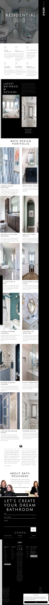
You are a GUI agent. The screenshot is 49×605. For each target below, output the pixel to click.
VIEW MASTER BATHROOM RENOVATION (28, 131)
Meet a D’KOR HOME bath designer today (20, 487)
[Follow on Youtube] (21, 549)
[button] (47, 594)
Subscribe (7, 564)
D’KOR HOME (7, 589)
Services (12, 554)
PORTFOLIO (13, 553)
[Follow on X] (18, 533)
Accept (36, 602)
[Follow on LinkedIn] (25, 533)
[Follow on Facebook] (15, 533)
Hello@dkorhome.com (33, 552)
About (40, 589)
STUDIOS (12, 556)
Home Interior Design (6, 600)
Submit (33, 529)
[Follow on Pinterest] (22, 533)
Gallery (12, 551)
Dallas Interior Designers (6, 599)
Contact (12, 557)
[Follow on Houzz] (20, 549)
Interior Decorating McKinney (19, 574)
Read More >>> (14, 193)
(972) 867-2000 (32, 553)
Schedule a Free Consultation (20, 494)
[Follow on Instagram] (20, 533)
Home (40, 587)
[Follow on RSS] (9, 588)
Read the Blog (33, 556)
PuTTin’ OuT (5, 594)
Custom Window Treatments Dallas (19, 577)
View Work (20, 20)
